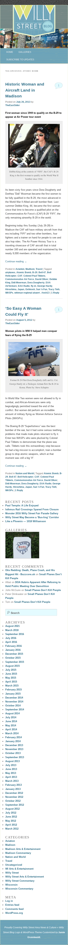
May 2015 (10, 677)
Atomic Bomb (23, 272)
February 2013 (13, 784)
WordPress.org (14, 913)
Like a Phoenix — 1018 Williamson (25, 521)
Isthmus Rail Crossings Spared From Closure (32, 509)
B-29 (34, 272)
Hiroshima (10, 289)
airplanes (10, 272)
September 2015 (14, 662)
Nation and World (24, 473)
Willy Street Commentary (19, 880)
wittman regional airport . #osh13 (31, 292)
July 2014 (10, 717)
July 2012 (10, 812)
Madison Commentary (18, 853)
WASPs (9, 292)
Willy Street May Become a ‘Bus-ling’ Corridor (32, 517)
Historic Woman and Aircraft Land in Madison (24, 90)
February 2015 (13, 689)
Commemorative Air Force (19, 279)
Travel (39, 269)
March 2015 (12, 685)
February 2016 (13, 646)
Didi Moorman (18, 282)
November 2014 (14, 701)
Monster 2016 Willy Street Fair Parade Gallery (31, 513)
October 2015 (13, 657)
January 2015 (13, 693)
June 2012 (11, 816)
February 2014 (13, 737)
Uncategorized (13, 864)
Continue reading (16, 261)
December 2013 (14, 745)
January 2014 (13, 741)
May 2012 (10, 820)
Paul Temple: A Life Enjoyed (22, 505)
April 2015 (11, 681)
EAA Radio (24, 286)
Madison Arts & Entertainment (22, 849)
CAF (20, 276)
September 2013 (14, 757)
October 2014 (13, 705)
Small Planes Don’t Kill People (43, 590)
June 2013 (11, 769)
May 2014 (10, 725)
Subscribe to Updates (20, 59)
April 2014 (11, 729)
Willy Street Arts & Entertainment (24, 876)
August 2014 (12, 713)
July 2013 (10, 765)
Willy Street (12, 872)
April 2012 (11, 824)
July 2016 (10, 638)
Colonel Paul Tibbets (34, 276)
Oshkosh (30, 289)
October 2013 (13, 753)
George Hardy (44, 286)
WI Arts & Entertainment (19, 868)
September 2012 (14, 804)
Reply (55, 292)
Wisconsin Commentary (19, 888)
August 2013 (12, 761)
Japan (21, 289)
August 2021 (12, 626)
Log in (9, 900)
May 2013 (10, 773)
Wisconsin (11, 884)
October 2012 (13, 800)
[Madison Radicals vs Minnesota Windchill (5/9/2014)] (22, 545)
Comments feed (14, 909)
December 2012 (14, 793)
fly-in (33, 286)
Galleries (25, 52)
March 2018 (12, 630)
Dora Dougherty (36, 282)
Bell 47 (42, 272)
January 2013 (13, 789)
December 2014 (14, 697)
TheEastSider (12, 105)
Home (9, 52)
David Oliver (41, 279)
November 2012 (14, 797)
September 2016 (14, 634)
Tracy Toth (54, 289)
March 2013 (12, 781)
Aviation (19, 269)
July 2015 (10, 669)
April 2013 (11, 777)
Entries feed (12, 904)
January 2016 (13, 649)
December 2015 (14, 653)
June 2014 (11, 721)
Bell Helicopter (25, 477)
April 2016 (11, 642)
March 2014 (12, 733)
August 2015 (12, 665)
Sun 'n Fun (41, 289)
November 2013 (14, 749)
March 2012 (12, 828)
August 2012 (12, 808)
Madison (30, 269)
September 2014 (14, 709)
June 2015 (11, 673)
